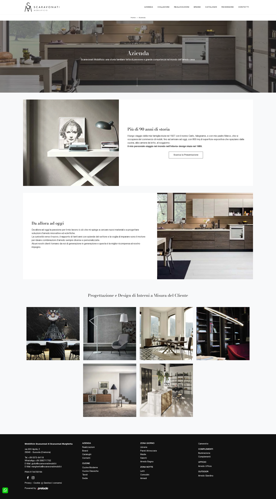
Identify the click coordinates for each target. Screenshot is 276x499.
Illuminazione (204, 453)
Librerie (143, 447)
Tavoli (85, 475)
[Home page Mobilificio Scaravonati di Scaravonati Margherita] (54, 7)
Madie (143, 454)
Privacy (28, 483)
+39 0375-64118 (36, 457)
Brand (197, 7)
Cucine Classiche (90, 471)
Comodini (144, 475)
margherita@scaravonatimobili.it (46, 466)
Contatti (243, 7)
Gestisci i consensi (53, 483)
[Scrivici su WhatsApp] (5, 490)
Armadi (143, 478)
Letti (142, 471)
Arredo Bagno (147, 461)
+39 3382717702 (43, 460)
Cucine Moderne (90, 467)
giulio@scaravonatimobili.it (43, 463)
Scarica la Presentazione (186, 155)
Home (133, 18)
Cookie (36, 483)
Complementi (204, 457)
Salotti (143, 458)
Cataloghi (211, 7)
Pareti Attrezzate (148, 451)
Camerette (203, 444)
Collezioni (163, 7)
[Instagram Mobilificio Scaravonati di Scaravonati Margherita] (32, 477)
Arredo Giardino (205, 476)
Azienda (148, 7)
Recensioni (228, 7)
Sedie (85, 478)
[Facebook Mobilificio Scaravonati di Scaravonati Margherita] (27, 477)
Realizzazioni (181, 7)
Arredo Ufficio (205, 466)
